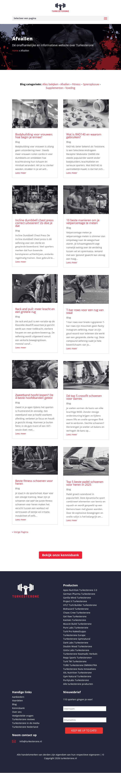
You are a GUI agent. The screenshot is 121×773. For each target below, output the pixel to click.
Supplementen (54, 88)
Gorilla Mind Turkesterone (77, 597)
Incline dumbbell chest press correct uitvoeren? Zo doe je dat (34, 223)
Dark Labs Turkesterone (75, 642)
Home (15, 50)
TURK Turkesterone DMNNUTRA (80, 665)
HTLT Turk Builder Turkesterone (80, 605)
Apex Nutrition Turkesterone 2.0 (80, 590)
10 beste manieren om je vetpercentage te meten (82, 221)
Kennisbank (18, 708)
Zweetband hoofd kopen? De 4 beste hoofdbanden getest (34, 396)
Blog (17, 141)
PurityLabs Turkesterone (76, 680)
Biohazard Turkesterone (76, 608)
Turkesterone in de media (25, 723)
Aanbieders (18, 696)
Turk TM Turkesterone (74, 661)
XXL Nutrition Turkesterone (77, 672)
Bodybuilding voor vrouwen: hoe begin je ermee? (34, 135)
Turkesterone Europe (74, 635)
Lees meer (20, 172)
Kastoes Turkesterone (74, 620)
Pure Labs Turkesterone (75, 627)
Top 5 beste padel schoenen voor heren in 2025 (84, 483)
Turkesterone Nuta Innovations (79, 668)
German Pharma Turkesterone (79, 593)
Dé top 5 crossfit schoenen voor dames (84, 397)
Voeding (70, 88)
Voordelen (17, 700)
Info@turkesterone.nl (31, 741)
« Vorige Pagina (20, 531)
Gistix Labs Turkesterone (76, 650)
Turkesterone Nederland (25, 726)
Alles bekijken (50, 84)
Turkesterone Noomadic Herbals (80, 653)
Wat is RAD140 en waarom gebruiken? (83, 135)
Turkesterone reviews (23, 719)
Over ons (17, 711)
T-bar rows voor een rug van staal (85, 311)
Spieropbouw (91, 84)
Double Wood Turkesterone (77, 646)
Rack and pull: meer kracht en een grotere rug (35, 310)
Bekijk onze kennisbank (60, 555)
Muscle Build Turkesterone (77, 623)
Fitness (76, 84)
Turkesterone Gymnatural (76, 638)
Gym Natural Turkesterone (77, 676)
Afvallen (65, 84)
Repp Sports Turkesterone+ (77, 657)
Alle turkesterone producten (78, 683)
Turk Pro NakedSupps (74, 631)
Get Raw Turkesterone (74, 616)
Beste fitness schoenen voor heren (34, 482)
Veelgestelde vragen (22, 715)
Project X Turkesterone (75, 601)
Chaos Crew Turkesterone (76, 612)
